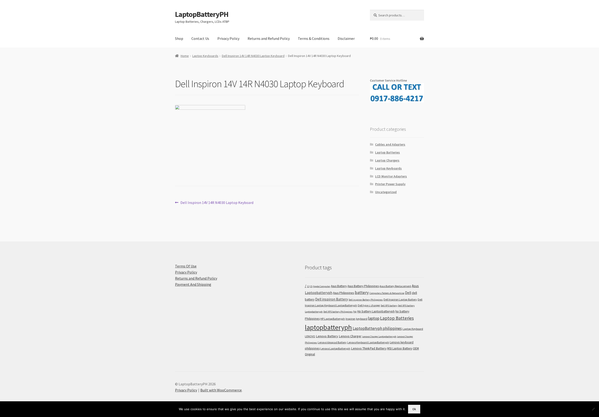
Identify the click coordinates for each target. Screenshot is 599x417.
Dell (408, 292)
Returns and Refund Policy (269, 38)
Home (185, 56)
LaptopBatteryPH (201, 14)
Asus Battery (339, 286)
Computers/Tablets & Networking (386, 293)
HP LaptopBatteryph (332, 318)
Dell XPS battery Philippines (338, 311)
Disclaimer (346, 38)
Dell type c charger (369, 305)
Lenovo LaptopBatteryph (335, 348)
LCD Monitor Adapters (391, 176)
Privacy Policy (228, 38)
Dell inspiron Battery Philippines (366, 299)
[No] (593, 409)
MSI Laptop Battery (399, 348)
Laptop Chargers (387, 160)
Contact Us (200, 38)
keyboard (361, 318)
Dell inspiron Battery (331, 299)
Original (310, 354)
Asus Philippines (343, 293)
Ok (414, 409)
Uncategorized (386, 192)
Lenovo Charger (350, 336)
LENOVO (310, 336)
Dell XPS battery (389, 305)
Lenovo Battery (327, 336)
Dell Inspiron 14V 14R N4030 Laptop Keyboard (253, 56)
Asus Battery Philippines (363, 286)
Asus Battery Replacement (395, 286)
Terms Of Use (186, 266)
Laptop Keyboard (412, 329)
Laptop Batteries (387, 152)
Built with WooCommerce (221, 390)
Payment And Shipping (193, 284)
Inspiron (350, 318)
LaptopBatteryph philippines (377, 328)
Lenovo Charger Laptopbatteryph (379, 336)
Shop (179, 38)
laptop (373, 318)
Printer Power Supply (390, 184)
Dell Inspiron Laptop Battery (400, 299)
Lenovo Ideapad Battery (332, 342)
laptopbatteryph (328, 327)
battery (362, 292)
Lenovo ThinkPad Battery (369, 348)
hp (355, 311)
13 (308, 286)
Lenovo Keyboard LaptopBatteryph (368, 342)
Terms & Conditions (313, 38)
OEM (416, 348)
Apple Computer (321, 286)
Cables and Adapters (390, 144)
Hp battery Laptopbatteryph (376, 311)
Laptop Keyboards (205, 56)
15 (311, 286)
